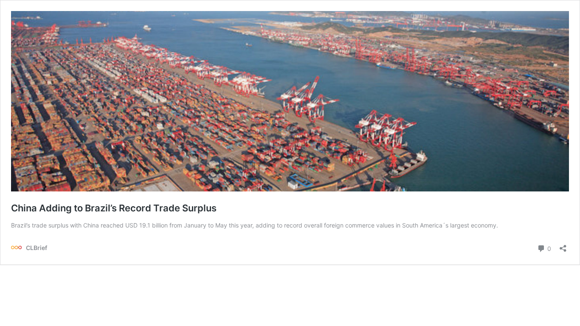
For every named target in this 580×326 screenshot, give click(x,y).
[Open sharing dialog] (563, 245)
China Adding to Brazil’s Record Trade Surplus (114, 208)
